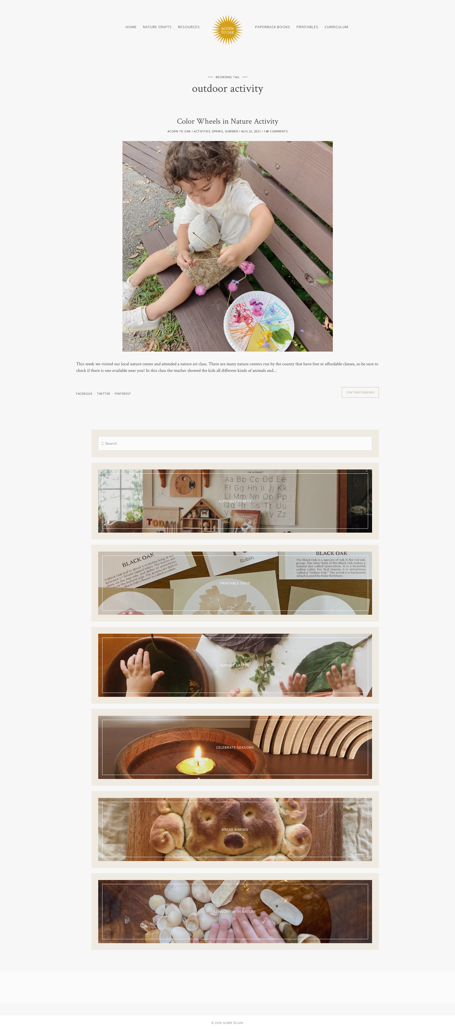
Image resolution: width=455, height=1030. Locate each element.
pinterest (123, 394)
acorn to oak (179, 131)
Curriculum (336, 26)
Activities (202, 131)
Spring (217, 131)
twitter (103, 394)
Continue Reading (360, 392)
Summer (231, 131)
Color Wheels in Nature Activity (227, 121)
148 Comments (276, 131)
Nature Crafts (157, 26)
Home (131, 26)
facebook (84, 394)
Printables (307, 26)
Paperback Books (272, 26)
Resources (189, 26)
